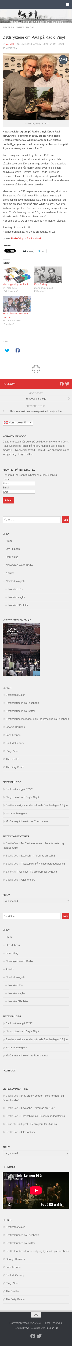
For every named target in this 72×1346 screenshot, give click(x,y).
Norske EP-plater (18, 605)
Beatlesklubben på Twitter (20, 710)
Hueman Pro (52, 1328)
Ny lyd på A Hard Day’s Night (22, 797)
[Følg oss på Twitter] (67, 384)
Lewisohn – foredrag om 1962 (38, 855)
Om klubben (13, 548)
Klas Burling (40, 284)
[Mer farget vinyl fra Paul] (17, 275)
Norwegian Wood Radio (19, 564)
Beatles (8, 27)
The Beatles (12, 759)
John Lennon (13, 734)
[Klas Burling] (48, 275)
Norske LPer (15, 589)
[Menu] (67, 4)
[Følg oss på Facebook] (62, 384)
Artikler (10, 572)
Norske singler (16, 597)
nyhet (20, 27)
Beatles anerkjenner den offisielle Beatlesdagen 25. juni (37, 805)
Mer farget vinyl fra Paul (15, 284)
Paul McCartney (15, 743)
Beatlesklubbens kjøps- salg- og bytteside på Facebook (37, 718)
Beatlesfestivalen (15, 694)
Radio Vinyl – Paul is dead (26, 238)
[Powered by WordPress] (27, 1328)
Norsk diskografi (15, 581)
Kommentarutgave (16, 813)
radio (30, 27)
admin (10, 44)
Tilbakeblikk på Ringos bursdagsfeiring (43, 863)
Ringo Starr (12, 751)
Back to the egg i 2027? (19, 789)
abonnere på (59, 449)
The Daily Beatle (15, 767)
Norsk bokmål (17, 422)
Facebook (9, 1070)
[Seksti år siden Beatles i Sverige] (17, 304)
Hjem (9, 540)
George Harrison (15, 726)
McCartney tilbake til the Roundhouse (27, 821)
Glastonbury (28, 879)
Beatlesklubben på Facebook (22, 702)
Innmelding (12, 556)
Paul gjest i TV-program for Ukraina (37, 871)
